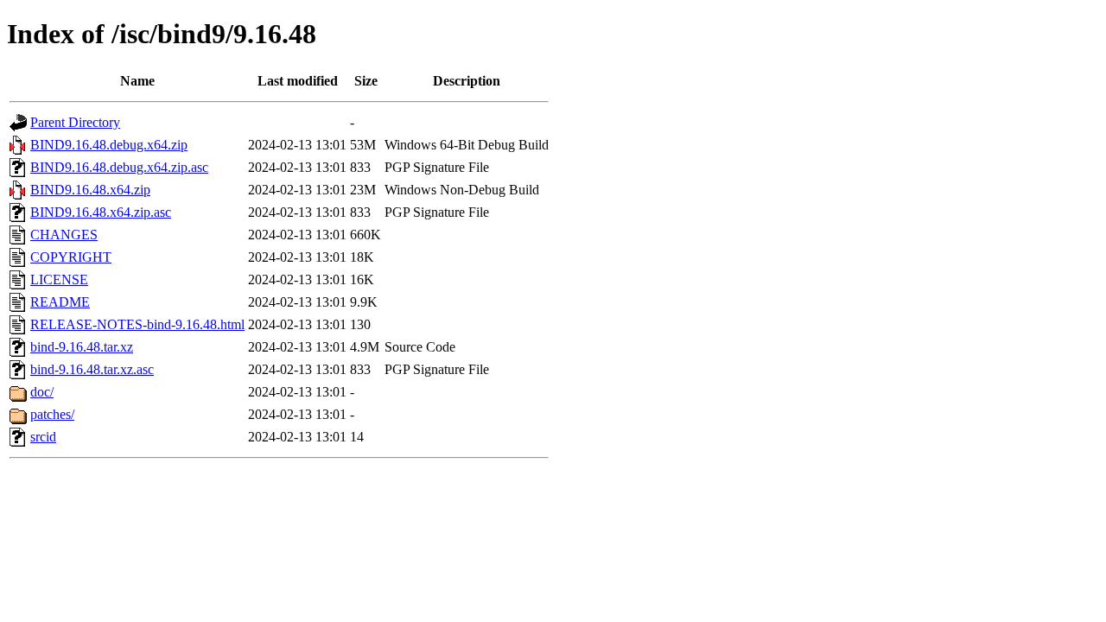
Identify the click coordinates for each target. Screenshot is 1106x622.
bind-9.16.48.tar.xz (81, 347)
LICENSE (59, 279)
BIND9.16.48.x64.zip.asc (100, 212)
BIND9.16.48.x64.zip (90, 189)
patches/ (52, 414)
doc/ (42, 391)
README (60, 302)
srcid (43, 436)
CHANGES (64, 234)
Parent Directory (75, 122)
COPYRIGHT (70, 257)
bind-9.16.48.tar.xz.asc (92, 369)
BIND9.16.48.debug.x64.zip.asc (119, 167)
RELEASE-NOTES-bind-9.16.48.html (137, 324)
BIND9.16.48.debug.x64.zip (109, 144)
